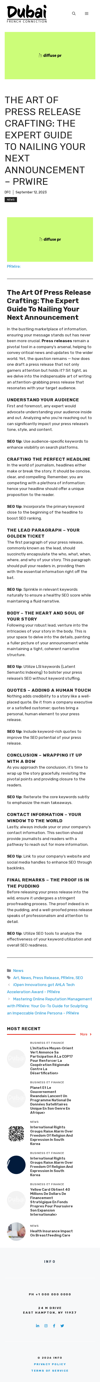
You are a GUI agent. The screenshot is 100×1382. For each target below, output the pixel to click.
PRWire (67, 977)
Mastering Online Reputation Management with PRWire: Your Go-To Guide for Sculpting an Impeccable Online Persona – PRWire (49, 1006)
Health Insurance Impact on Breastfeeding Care (51, 1233)
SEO (79, 977)
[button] (73, 14)
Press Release (46, 977)
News (11, 199)
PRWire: (14, 266)
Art (16, 977)
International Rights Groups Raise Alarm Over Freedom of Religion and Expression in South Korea (51, 1135)
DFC (8, 192)
